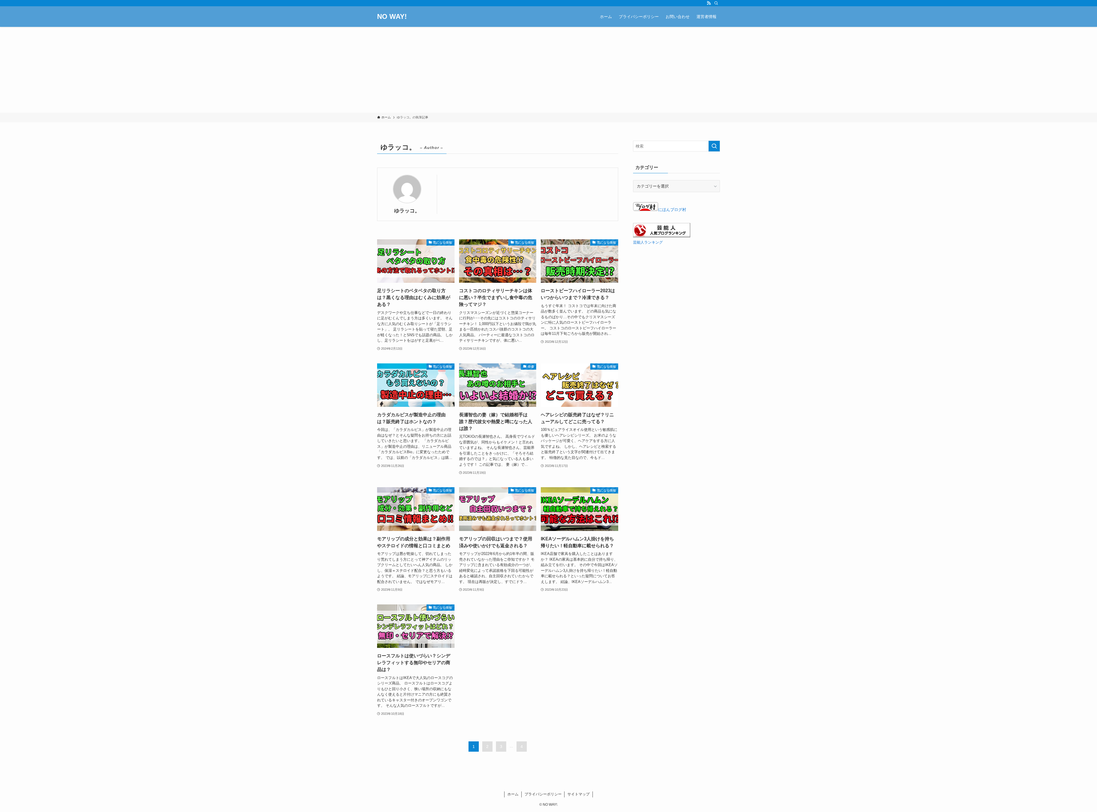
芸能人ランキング (648, 242)
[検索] (716, 3)
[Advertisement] (548, 70)
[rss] (708, 3)
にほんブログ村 (672, 209)
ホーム (513, 794)
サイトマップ (578, 794)
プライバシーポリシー (543, 794)
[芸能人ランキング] (661, 236)
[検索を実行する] (714, 146)
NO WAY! (392, 16)
